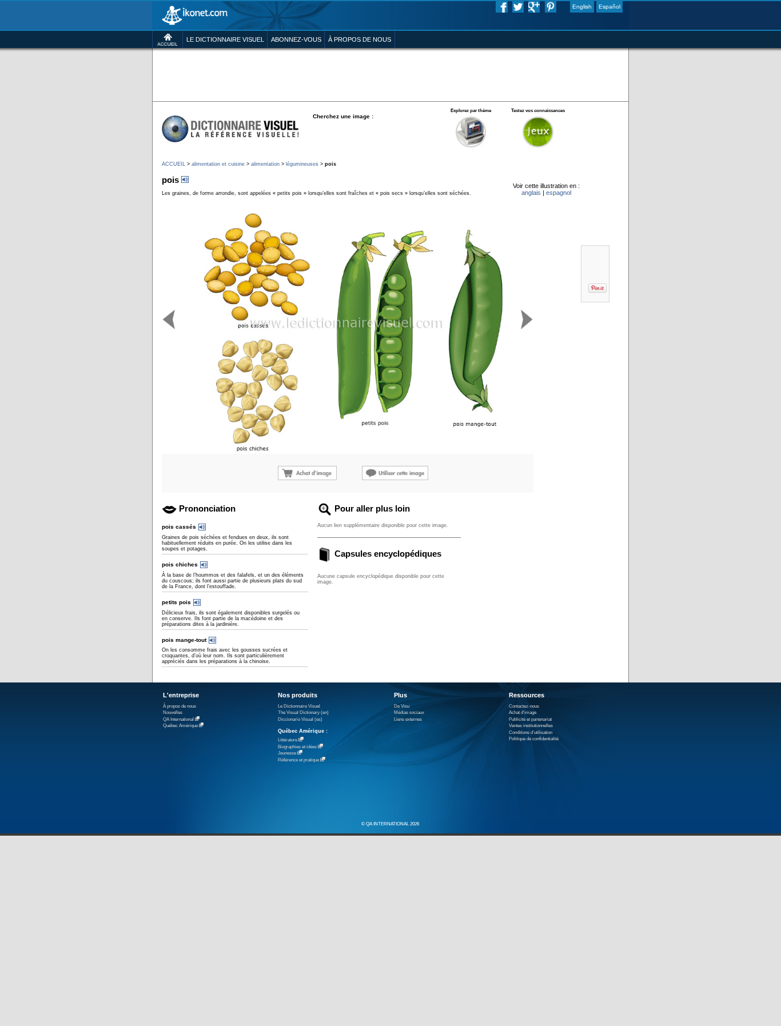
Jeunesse (287, 753)
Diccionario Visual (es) (300, 719)
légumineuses (302, 164)
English (582, 6)
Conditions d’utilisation (530, 732)
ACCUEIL (173, 164)
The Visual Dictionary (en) (303, 712)
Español (609, 6)
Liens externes (408, 719)
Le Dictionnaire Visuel (299, 706)
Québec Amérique (180, 725)
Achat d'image (522, 712)
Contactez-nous (524, 706)
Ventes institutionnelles (531, 725)
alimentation (265, 164)
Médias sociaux (409, 712)
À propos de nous (179, 706)
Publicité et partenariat (530, 719)
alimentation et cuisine (218, 164)
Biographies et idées (297, 746)
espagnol (558, 192)
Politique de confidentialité (534, 738)
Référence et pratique (298, 759)
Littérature (287, 739)
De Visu (401, 706)
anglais (531, 192)
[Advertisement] (390, 74)
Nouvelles (172, 712)
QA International (178, 719)
